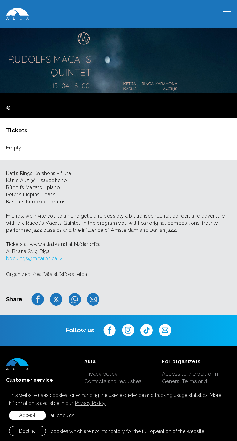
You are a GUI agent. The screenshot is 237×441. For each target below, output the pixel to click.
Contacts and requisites (113, 381)
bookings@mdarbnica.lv (34, 258)
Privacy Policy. (90, 403)
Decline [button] (27, 431)
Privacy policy (101, 374)
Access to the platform (190, 374)
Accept (27, 415)
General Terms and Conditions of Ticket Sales (193, 385)
